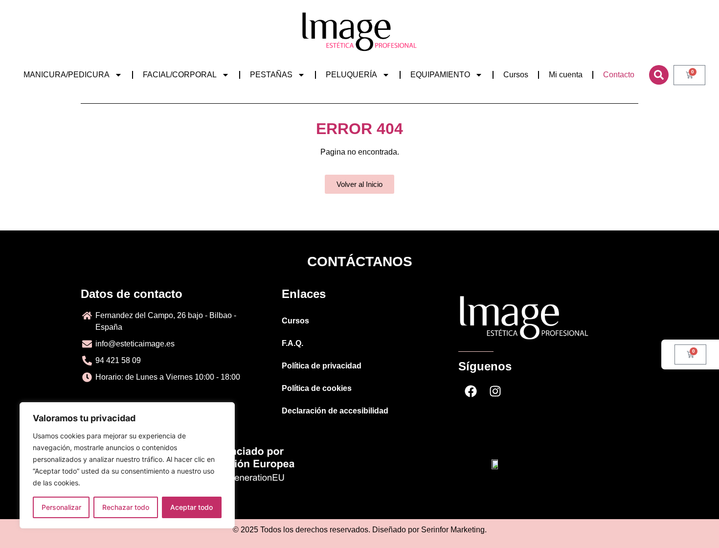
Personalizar (61, 507)
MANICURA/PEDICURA (66, 74)
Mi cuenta (566, 74)
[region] (127, 465)
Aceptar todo (191, 507)
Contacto (618, 74)
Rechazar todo (125, 507)
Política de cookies (317, 388)
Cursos (515, 74)
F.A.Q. (292, 343)
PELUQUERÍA (351, 74)
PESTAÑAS (271, 74)
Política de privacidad (321, 366)
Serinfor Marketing (453, 529)
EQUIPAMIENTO (440, 74)
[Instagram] (495, 391)
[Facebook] (470, 391)
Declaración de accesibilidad (335, 411)
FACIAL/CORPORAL (180, 74)
